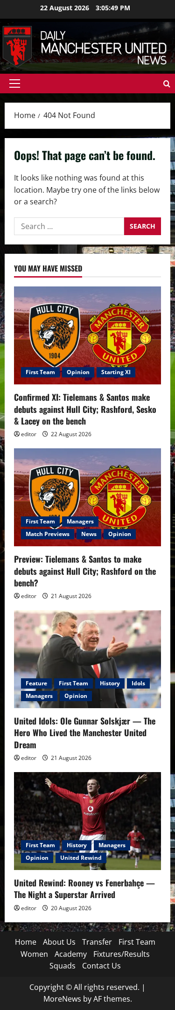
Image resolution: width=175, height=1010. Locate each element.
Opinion (78, 372)
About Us (59, 942)
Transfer (97, 942)
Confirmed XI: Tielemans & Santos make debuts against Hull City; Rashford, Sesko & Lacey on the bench (85, 408)
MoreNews (62, 999)
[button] (15, 83)
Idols (138, 683)
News (89, 534)
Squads (62, 966)
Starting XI (116, 372)
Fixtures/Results (121, 954)
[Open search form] (166, 84)
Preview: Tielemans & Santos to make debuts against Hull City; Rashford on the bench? (85, 570)
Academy (71, 954)
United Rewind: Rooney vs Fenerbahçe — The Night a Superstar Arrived (84, 888)
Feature (36, 683)
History (110, 683)
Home (25, 942)
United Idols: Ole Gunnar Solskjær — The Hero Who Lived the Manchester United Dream (84, 732)
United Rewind (81, 858)
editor (28, 434)
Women (34, 954)
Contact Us (101, 966)
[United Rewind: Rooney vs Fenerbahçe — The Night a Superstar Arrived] (87, 821)
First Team (40, 372)
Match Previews (48, 534)
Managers (80, 521)
